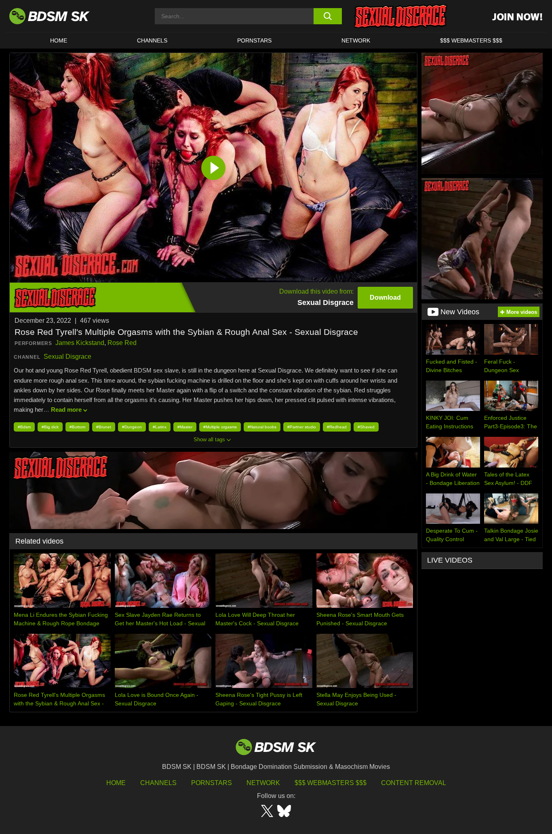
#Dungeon (132, 427)
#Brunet (103, 427)
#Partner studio (301, 427)
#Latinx (159, 427)
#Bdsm (24, 427)
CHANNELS (152, 40)
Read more (66, 409)
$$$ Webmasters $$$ (331, 782)
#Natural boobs (262, 427)
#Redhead (337, 427)
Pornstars (211, 782)
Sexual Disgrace (67, 356)
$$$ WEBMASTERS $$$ (471, 40)
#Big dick (50, 427)
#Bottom (77, 427)
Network (355, 40)
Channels (158, 782)
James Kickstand (79, 342)
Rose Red (122, 342)
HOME (58, 40)
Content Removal (413, 782)
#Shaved (366, 427)
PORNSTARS (254, 40)
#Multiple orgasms (220, 427)
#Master (184, 427)
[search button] (327, 16)
